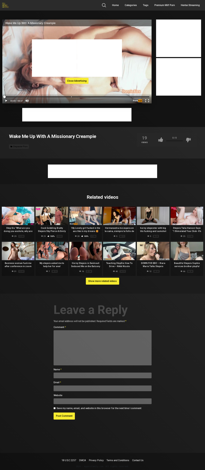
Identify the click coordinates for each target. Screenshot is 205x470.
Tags (145, 5)
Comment (60, 327)
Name (58, 369)
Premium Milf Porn (164, 5)
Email (57, 382)
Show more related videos (102, 281)
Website (58, 395)
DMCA (82, 460)
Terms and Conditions (118, 460)
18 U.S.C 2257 (69, 460)
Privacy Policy (96, 460)
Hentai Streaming (190, 5)
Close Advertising (77, 80)
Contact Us (137, 460)
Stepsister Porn (20, 146)
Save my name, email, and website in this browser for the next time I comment (99, 408)
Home (115, 5)
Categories (131, 5)
